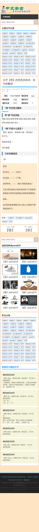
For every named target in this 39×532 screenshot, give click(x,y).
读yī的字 (5, 53)
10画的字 (5, 36)
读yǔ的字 (13, 53)
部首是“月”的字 (7, 63)
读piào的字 (28, 218)
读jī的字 (24, 50)
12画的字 (21, 36)
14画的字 (5, 40)
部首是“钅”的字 (19, 73)
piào (9, 89)
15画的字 (13, 40)
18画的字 (5, 43)
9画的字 (33, 33)
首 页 (3, 1)
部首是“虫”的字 (30, 70)
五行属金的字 (16, 50)
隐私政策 (26, 480)
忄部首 (13, 89)
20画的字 (21, 43)
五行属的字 (6, 50)
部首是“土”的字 (19, 56)
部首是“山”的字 (7, 60)
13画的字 (29, 36)
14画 (15, 99)
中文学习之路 (34, 483)
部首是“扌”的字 (30, 60)
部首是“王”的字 (19, 66)
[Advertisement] (19, 512)
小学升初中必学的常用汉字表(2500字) (13, 477)
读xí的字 (31, 50)
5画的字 (5, 33)
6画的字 (12, 33)
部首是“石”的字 (30, 66)
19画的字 (13, 43)
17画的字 (29, 40)
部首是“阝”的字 (30, 73)
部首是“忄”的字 (19, 60)
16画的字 (21, 40)
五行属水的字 (17, 46)
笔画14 (18, 89)
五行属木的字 (6, 46)
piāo (4, 89)
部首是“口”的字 (7, 56)
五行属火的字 (28, 46)
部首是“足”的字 (7, 73)
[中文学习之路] (19, 9)
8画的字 (26, 33)
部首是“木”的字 (19, 63)
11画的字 (13, 36)
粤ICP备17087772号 (19, 485)
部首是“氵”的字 (30, 63)
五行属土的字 (30, 43)
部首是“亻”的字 (22, 53)
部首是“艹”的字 (19, 70)
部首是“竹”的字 (7, 70)
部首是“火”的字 (7, 66)
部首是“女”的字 (30, 56)
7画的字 (19, 33)
